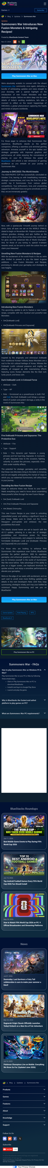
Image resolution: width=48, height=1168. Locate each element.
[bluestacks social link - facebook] (15, 1138)
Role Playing (21, 613)
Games (6, 1097)
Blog (9, 16)
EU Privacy (35, 1160)
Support (6, 1125)
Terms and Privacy (8, 1160)
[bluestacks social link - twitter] (20, 1138)
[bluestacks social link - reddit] (10, 1138)
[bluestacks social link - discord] (5, 1138)
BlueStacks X (7, 618)
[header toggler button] (45, 4)
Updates (17, 16)
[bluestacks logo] (9, 3)
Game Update (8, 613)
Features (6, 1104)
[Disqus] (24, 760)
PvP (8, 397)
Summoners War (30, 16)
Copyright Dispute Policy (23, 1160)
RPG (32, 613)
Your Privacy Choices (26, 1167)
